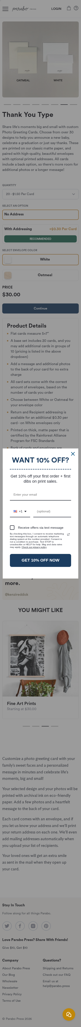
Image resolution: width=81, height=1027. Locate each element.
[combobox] (20, 511)
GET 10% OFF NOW (40, 560)
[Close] (73, 453)
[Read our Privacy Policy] (68, 534)
